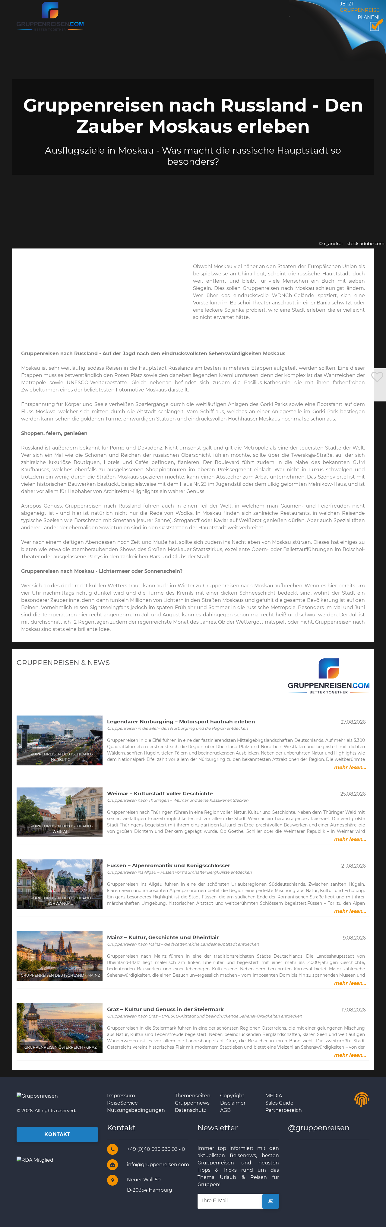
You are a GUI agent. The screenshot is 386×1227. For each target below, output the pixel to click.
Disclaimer (232, 1103)
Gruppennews (192, 1103)
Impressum (121, 1096)
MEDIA (273, 1096)
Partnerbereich (283, 1110)
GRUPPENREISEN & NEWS (63, 662)
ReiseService (122, 1103)
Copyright (232, 1096)
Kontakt (57, 1134)
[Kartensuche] (377, 395)
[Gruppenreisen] (50, 16)
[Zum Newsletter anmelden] (270, 1201)
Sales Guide (279, 1103)
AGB (225, 1110)
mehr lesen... (350, 767)
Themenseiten (192, 1096)
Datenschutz (190, 1110)
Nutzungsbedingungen (136, 1110)
